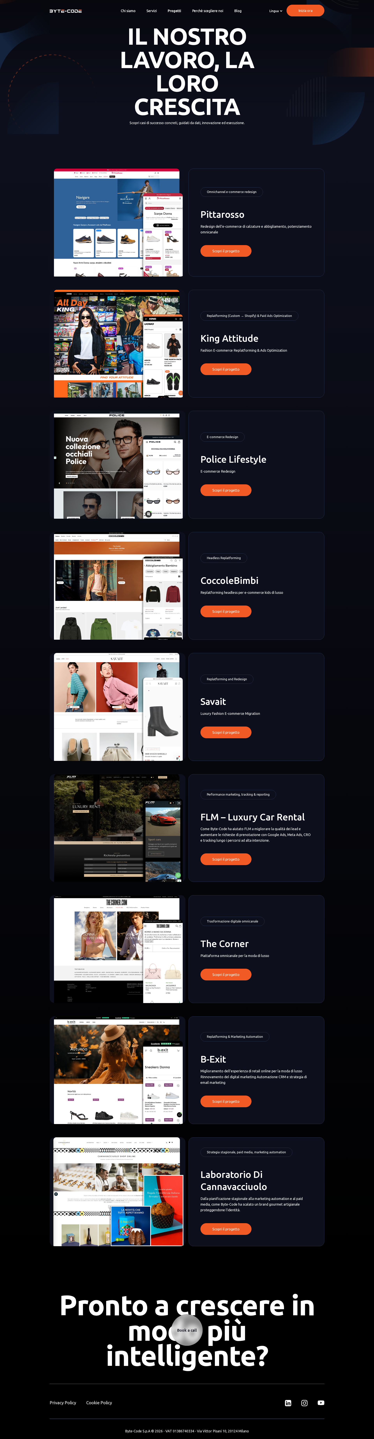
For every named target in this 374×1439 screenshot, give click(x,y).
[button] (276, 11)
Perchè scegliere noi (207, 11)
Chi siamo (128, 11)
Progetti (174, 11)
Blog (238, 11)
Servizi (151, 11)
